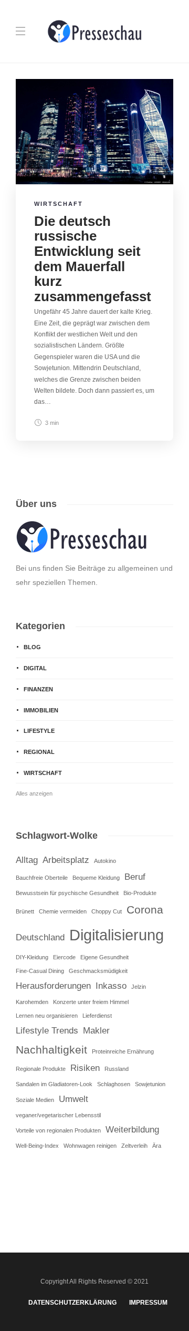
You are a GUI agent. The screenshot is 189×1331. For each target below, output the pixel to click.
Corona (145, 909)
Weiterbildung (132, 1130)
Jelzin (138, 987)
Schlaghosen (113, 1084)
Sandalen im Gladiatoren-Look (54, 1084)
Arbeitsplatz (66, 860)
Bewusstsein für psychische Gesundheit (67, 893)
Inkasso (111, 986)
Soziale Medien (35, 1100)
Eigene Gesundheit (104, 957)
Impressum (148, 1302)
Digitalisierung (116, 934)
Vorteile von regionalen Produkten (58, 1130)
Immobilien (41, 710)
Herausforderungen (53, 986)
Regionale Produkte (41, 1069)
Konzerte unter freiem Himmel (91, 1002)
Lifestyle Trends (47, 1031)
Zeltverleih (134, 1146)
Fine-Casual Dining (40, 971)
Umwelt (73, 1099)
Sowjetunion (150, 1084)
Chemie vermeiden (63, 911)
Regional (39, 752)
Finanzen (38, 689)
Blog (32, 647)
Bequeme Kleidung (96, 878)
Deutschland (40, 937)
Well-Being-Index (37, 1146)
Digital (35, 668)
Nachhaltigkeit (51, 1050)
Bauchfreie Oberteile (42, 878)
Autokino (105, 861)
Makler (96, 1031)
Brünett (25, 911)
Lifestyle (39, 731)
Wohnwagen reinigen (90, 1146)
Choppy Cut (106, 911)
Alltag (27, 860)
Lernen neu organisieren (47, 1015)
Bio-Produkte (139, 893)
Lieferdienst (97, 1015)
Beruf (134, 877)
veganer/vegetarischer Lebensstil (58, 1115)
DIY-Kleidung (32, 957)
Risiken (85, 1068)
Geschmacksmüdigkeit (98, 971)
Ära (156, 1146)
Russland (116, 1069)
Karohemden (32, 1002)
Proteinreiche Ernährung (123, 1051)
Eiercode (64, 957)
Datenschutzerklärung (72, 1302)
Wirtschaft (58, 204)
